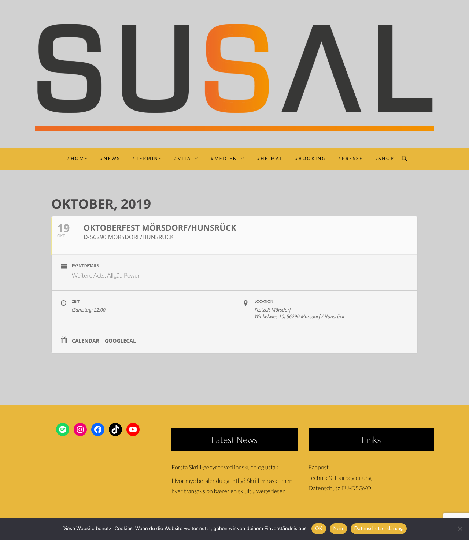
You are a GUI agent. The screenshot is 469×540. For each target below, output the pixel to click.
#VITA (182, 158)
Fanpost (319, 467)
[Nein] (460, 528)
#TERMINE (147, 158)
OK (318, 528)
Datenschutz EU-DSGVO (340, 488)
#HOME (77, 158)
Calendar (85, 341)
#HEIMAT (270, 158)
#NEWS (110, 158)
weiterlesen (271, 491)
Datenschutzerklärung (378, 528)
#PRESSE (350, 158)
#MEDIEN (224, 158)
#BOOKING (310, 158)
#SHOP (385, 158)
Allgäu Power (123, 275)
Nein (338, 528)
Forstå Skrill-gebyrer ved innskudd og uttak (224, 467)
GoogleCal (120, 341)
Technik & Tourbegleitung (340, 477)
